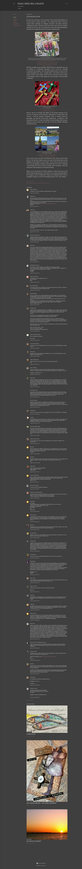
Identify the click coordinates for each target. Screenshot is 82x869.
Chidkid (31, 410)
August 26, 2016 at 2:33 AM (35, 685)
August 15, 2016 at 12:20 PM (35, 660)
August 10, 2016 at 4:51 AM (34, 304)
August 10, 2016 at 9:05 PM (35, 443)
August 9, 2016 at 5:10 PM (34, 206)
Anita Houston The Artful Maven (37, 642)
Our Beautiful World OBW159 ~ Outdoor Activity (47, 154)
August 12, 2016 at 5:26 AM (34, 511)
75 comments (31, 736)
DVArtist (32, 541)
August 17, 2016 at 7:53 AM (34, 673)
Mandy (31, 196)
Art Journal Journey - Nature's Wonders (47, 60)
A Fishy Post (31, 734)
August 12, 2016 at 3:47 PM (34, 582)
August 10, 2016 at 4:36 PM (35, 435)
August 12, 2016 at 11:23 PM (34, 609)
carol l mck (32, 367)
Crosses (15, 19)
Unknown (32, 613)
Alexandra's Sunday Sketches (47, 65)
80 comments (31, 843)
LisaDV (31, 377)
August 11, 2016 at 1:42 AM (34, 471)
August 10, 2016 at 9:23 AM (34, 364)
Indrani (31, 466)
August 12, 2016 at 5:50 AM (34, 521)
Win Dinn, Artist (33, 485)
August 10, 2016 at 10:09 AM (35, 374)
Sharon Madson (33, 359)
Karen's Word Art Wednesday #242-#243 (47, 108)
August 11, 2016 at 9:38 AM (34, 488)
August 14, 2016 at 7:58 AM (34, 620)
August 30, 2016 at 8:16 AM (35, 697)
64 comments (31, 805)
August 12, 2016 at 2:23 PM (34, 574)
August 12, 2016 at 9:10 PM (34, 600)
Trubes (31, 501)
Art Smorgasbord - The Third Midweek (41, 803)
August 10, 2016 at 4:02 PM (35, 423)
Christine (32, 554)
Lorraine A (32, 651)
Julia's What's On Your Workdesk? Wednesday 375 (47, 155)
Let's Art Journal (33, 343)
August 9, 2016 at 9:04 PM (34, 261)
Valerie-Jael (32, 189)
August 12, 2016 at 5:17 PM (34, 591)
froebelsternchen (33, 265)
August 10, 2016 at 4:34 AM (35, 290)
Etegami (15, 20)
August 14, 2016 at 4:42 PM (35, 638)
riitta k (31, 351)
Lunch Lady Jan (33, 475)
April (31, 446)
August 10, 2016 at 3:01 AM (34, 282)
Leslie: (31, 209)
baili (31, 663)
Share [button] (14, 14)
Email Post (31, 181)
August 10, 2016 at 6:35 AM (34, 348)
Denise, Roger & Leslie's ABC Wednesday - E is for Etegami (47, 64)
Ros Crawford (33, 285)
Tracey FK (32, 514)
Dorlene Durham (33, 438)
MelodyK (32, 308)
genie (31, 245)
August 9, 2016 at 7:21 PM (34, 231)
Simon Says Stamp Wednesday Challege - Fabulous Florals (47, 63)
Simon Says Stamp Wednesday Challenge (48, 203)
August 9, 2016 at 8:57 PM (34, 241)
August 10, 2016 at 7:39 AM (34, 356)
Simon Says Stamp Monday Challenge (49, 656)
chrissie (31, 677)
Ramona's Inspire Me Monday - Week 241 (47, 156)
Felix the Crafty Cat (34, 426)
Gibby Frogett (33, 276)
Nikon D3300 (16, 23)
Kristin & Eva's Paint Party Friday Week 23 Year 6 (47, 111)
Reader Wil (32, 293)
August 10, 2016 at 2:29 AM (34, 273)
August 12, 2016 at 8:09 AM (35, 537)
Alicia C (31, 578)
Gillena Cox (32, 586)
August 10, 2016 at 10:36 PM (35, 462)
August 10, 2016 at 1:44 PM (34, 396)
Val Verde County (17, 25)
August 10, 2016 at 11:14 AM (34, 386)
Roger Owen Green (34, 334)
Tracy (31, 595)
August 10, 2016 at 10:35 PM (35, 453)
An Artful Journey (34, 841)
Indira (31, 604)
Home (19, 8)
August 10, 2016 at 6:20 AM (35, 340)
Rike (31, 525)
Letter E (15, 22)
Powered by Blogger (42, 863)
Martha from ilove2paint (35, 492)
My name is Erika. (33, 235)
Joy (31, 417)
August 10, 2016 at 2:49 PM (35, 407)
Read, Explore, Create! (31, 3)
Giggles (31, 561)
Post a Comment (30, 700)
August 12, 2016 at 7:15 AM (34, 529)
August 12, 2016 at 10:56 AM (35, 551)
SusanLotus (32, 688)
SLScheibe (32, 533)
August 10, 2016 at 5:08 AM (35, 331)
